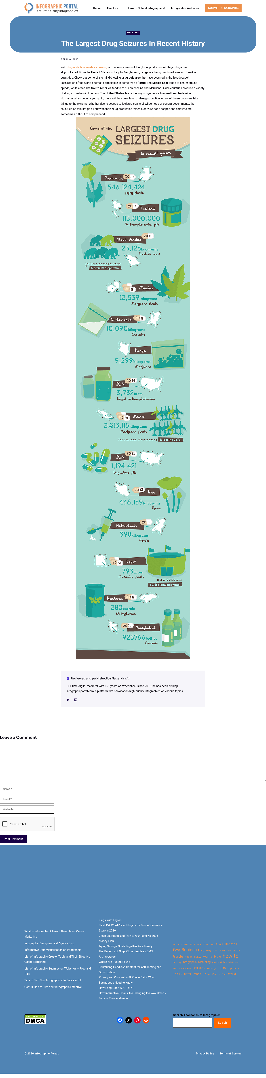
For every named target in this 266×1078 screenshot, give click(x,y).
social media (185, 968)
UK (204, 974)
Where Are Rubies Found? (115, 962)
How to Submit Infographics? (146, 8)
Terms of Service (231, 1053)
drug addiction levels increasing (87, 67)
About (219, 944)
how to (230, 956)
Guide (178, 956)
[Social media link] (68, 700)
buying (208, 950)
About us (112, 8)
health (189, 956)
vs (209, 974)
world (232, 974)
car (215, 950)
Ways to (216, 974)
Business (190, 949)
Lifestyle (133, 33)
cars (229, 950)
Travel (187, 974)
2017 (192, 944)
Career (222, 950)
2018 (199, 944)
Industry (177, 962)
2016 (185, 944)
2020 (211, 944)
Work (224, 974)
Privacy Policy (205, 1053)
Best (176, 950)
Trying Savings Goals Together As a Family (126, 946)
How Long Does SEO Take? (116, 988)
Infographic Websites (185, 8)
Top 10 (177, 974)
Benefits (231, 944)
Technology (211, 968)
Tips (222, 967)
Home (97, 8)
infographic (190, 962)
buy (202, 950)
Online (223, 962)
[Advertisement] (114, 888)
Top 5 (236, 968)
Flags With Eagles (110, 920)
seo (237, 962)
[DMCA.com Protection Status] (35, 1023)
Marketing (204, 962)
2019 (205, 944)
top (230, 968)
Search (222, 1022)
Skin (175, 968)
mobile (215, 962)
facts (236, 950)
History (197, 957)
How (217, 956)
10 (174, 944)
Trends (196, 974)
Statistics (199, 968)
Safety (231, 962)
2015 (179, 944)
